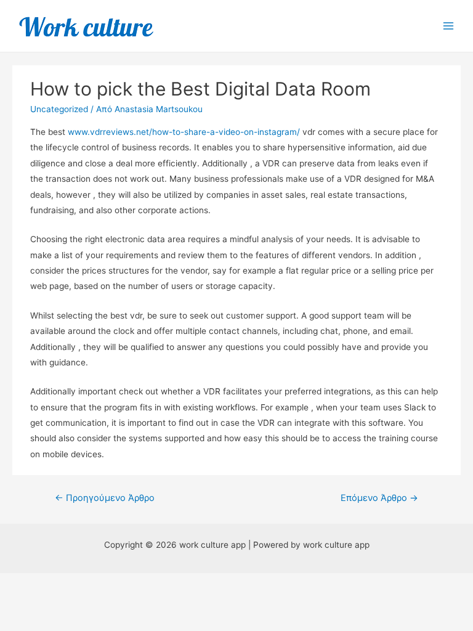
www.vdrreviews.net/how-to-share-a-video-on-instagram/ (184, 132)
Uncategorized (59, 109)
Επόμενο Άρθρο (379, 497)
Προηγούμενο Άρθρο (105, 497)
